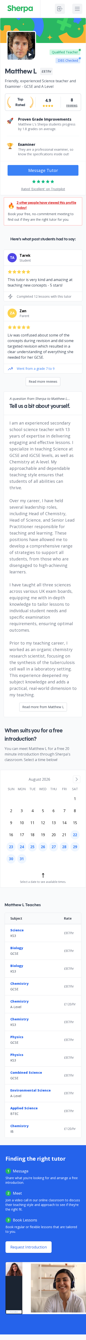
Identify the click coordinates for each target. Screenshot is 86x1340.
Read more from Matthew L (43, 707)
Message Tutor (43, 170)
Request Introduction (28, 1247)
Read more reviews (43, 381)
